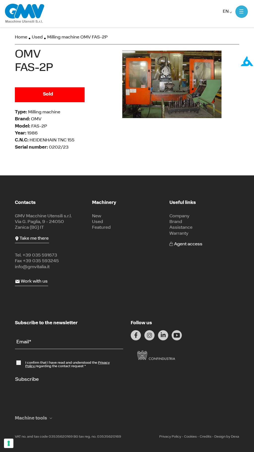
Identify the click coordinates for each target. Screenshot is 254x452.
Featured (101, 228)
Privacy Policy (170, 437)
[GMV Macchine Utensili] (25, 13)
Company (179, 216)
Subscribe (27, 379)
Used (37, 37)
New (96, 216)
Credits (205, 437)
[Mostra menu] (241, 11)
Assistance (180, 228)
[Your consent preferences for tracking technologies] (8, 443)
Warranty (179, 233)
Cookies (190, 437)
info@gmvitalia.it (32, 267)
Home (21, 37)
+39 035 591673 (40, 255)
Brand (175, 222)
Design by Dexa (226, 437)
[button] (33, 418)
